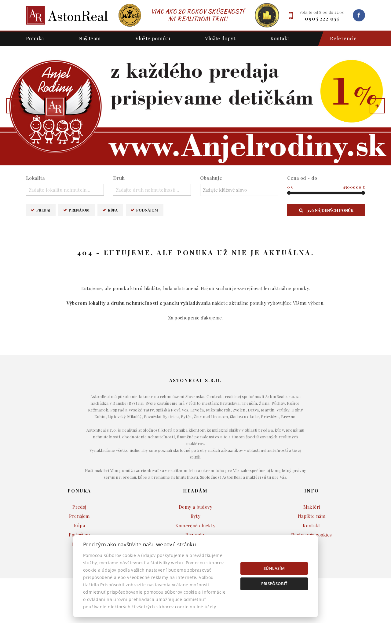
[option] (195, 105)
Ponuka (35, 38)
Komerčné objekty (195, 525)
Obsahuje (211, 178)
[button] (13, 105)
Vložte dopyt (220, 38)
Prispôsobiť (274, 583)
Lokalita (35, 178)
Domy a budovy (195, 507)
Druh (119, 178)
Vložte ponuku (152, 38)
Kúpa (113, 210)
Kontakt (279, 38)
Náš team (89, 38)
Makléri (311, 507)
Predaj (43, 210)
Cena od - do (302, 178)
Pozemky (195, 535)
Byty (196, 516)
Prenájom (79, 210)
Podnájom (147, 210)
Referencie (343, 38)
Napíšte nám (311, 516)
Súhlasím (274, 568)
